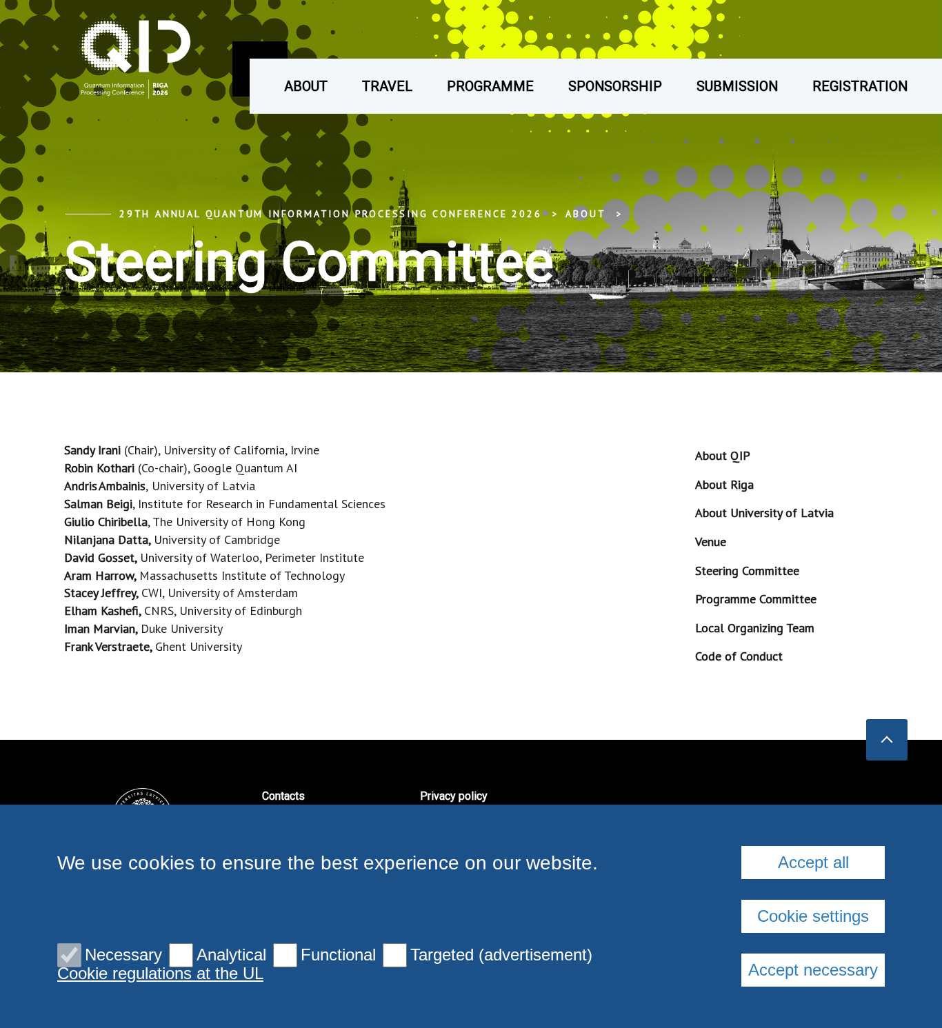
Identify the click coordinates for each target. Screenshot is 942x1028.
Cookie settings (813, 916)
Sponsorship (615, 86)
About (306, 86)
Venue (710, 542)
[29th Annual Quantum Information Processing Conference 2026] (113, 57)
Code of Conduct (739, 656)
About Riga (724, 484)
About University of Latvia (764, 513)
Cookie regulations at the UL (160, 973)
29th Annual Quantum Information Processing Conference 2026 (330, 214)
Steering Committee (747, 570)
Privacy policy (454, 796)
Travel (387, 86)
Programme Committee (755, 599)
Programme (490, 86)
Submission (737, 86)
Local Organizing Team (754, 628)
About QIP (722, 455)
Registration (860, 86)
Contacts (283, 796)
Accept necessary (813, 969)
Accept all (813, 862)
